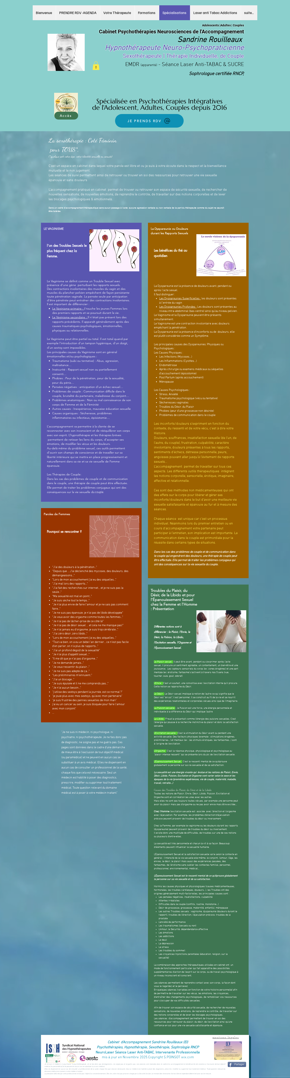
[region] (91, 362)
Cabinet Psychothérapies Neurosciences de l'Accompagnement (171, 32)
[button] (147, 12)
